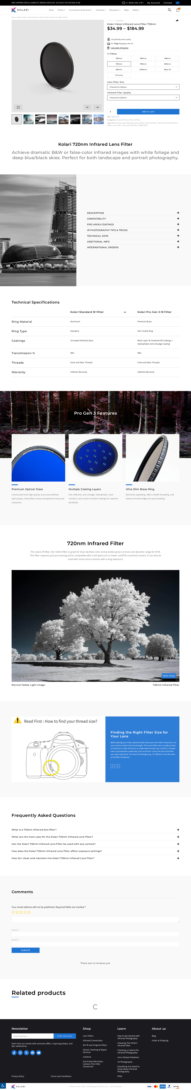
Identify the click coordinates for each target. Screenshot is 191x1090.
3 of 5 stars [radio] (21, 912)
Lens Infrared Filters (130, 125)
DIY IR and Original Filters (95, 1045)
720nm (119, 64)
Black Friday (116, 123)
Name (15, 930)
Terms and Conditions (61, 1076)
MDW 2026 (143, 125)
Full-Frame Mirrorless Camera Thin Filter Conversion (93, 1064)
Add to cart (148, 111)
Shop (51, 10)
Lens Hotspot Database (128, 1057)
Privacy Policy (18, 1076)
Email (15, 940)
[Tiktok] (14, 1052)
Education (114, 10)
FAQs (119, 1076)
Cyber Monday (127, 123)
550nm (119, 58)
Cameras (100, 10)
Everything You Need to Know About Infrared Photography (128, 1069)
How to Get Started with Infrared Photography (128, 1037)
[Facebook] (32, 1052)
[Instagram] (20, 1052)
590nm (143, 58)
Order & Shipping (160, 1040)
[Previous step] (113, 766)
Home (14, 17)
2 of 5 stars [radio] (17, 912)
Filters (61, 10)
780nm (143, 64)
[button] (87, 107)
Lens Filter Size (115, 82)
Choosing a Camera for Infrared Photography (128, 1051)
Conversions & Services (79, 10)
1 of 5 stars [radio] (13, 912)
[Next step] (118, 766)
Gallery (136, 10)
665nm (167, 58)
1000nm (143, 69)
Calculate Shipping (119, 48)
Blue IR (167, 69)
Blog (126, 10)
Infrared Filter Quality (119, 92)
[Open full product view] (18, 107)
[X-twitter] (26, 1052)
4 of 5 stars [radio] (25, 912)
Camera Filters (22, 17)
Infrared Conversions (93, 1040)
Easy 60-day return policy (121, 39)
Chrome (119, 75)
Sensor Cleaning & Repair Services (95, 1051)
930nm (119, 69)
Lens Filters (117, 125)
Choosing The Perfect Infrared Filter (127, 1044)
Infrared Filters (33, 17)
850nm (167, 64)
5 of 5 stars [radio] (29, 912)
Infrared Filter (139, 123)
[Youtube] (38, 1052)
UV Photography (124, 1062)
